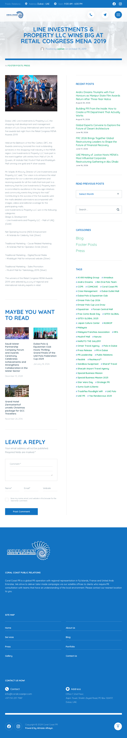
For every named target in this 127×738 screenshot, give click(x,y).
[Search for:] (99, 209)
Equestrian (83, 309)
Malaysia (82, 327)
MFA (116, 332)
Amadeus (108, 277)
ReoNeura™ (95, 359)
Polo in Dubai (110, 345)
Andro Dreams (85, 282)
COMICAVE (92, 286)
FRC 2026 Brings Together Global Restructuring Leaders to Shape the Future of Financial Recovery (96, 142)
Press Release (85, 350)
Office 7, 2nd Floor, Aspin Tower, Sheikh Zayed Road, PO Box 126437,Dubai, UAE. (89, 698)
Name (8, 488)
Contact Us (71, 656)
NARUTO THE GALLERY (89, 341)
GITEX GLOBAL (111, 314)
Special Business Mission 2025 (93, 377)
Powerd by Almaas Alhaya (39, 728)
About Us (70, 627)
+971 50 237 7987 (13, 698)
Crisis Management (87, 291)
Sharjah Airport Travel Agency (93, 368)
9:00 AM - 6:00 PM (73, 3)
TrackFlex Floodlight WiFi (90, 391)
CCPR (80, 286)
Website (47, 488)
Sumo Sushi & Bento (88, 386)
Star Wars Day (85, 382)
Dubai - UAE (43, 3)
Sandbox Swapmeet (88, 364)
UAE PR (81, 395)
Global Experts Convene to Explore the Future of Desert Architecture (98, 127)
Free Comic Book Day (89, 314)
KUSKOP (108, 323)
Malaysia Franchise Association (94, 332)
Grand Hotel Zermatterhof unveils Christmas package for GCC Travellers (15, 407)
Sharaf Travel (110, 364)
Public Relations (105, 354)
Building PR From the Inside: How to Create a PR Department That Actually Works (98, 112)
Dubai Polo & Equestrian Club (93, 295)
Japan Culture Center (89, 323)
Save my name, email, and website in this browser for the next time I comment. (33, 499)
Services (9, 637)
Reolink (81, 359)
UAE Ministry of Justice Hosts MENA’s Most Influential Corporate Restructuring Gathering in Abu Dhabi (97, 158)
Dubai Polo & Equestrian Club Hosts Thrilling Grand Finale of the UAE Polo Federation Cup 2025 (45, 351)
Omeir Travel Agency (88, 345)
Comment (15, 463)
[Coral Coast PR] (118, 14)
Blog (79, 238)
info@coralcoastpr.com (18, 693)
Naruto (97, 336)
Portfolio (70, 646)
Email (27, 488)
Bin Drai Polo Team (107, 282)
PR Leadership (85, 354)
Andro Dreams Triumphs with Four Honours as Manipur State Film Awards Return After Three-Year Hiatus (98, 96)
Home (8, 627)
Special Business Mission (90, 373)
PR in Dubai (102, 350)
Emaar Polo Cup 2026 (89, 300)
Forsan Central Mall (103, 309)
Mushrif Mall (84, 336)
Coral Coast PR (110, 286)
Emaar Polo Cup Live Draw (91, 304)
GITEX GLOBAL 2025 (88, 318)
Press (27, 65)
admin (60, 48)
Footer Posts (15, 65)
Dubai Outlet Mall (110, 291)
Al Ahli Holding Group (88, 277)
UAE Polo (111, 391)
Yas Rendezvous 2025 (100, 395)
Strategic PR (103, 382)
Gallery (8, 656)
